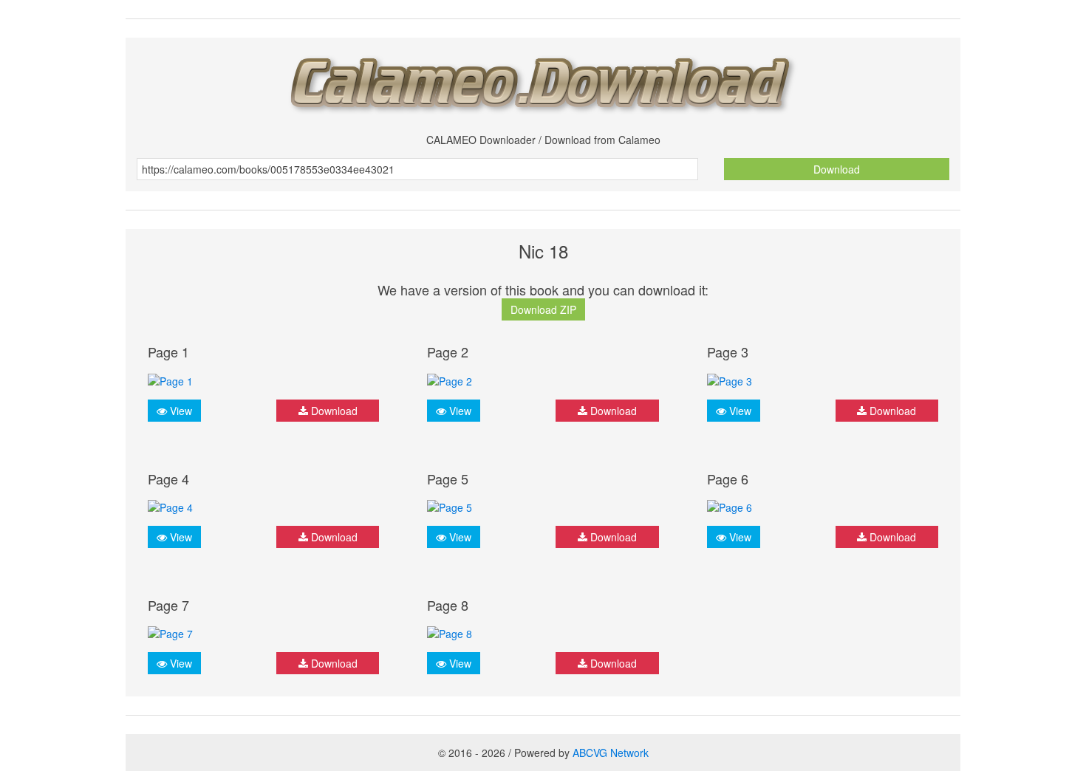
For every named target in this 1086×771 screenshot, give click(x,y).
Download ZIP (543, 309)
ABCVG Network (611, 752)
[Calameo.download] (543, 80)
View (179, 410)
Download (836, 169)
